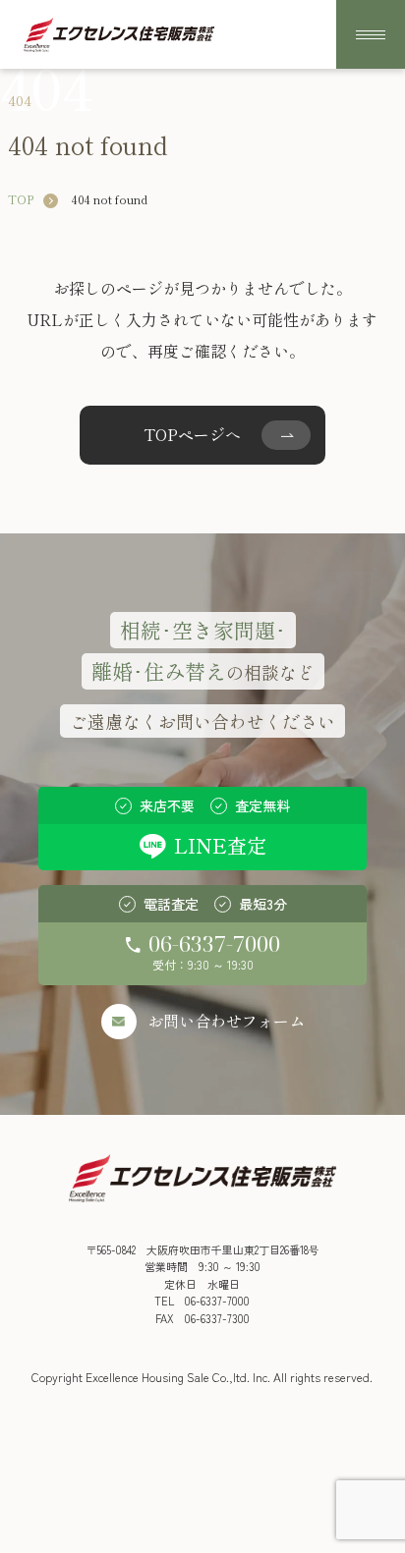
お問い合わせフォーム (226, 1020)
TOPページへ (192, 434)
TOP (20, 199)
